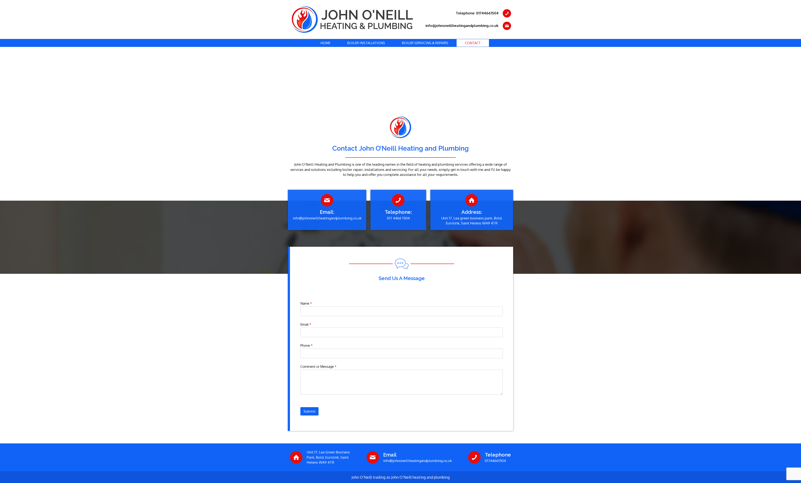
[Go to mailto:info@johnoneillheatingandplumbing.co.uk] (467, 27)
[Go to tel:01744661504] (467, 14)
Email (305, 324)
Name (306, 303)
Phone (306, 345)
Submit (309, 411)
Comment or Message (318, 366)
